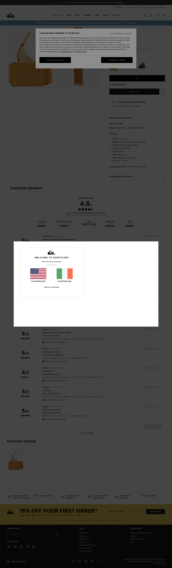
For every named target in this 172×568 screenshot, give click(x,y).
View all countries (51, 287)
